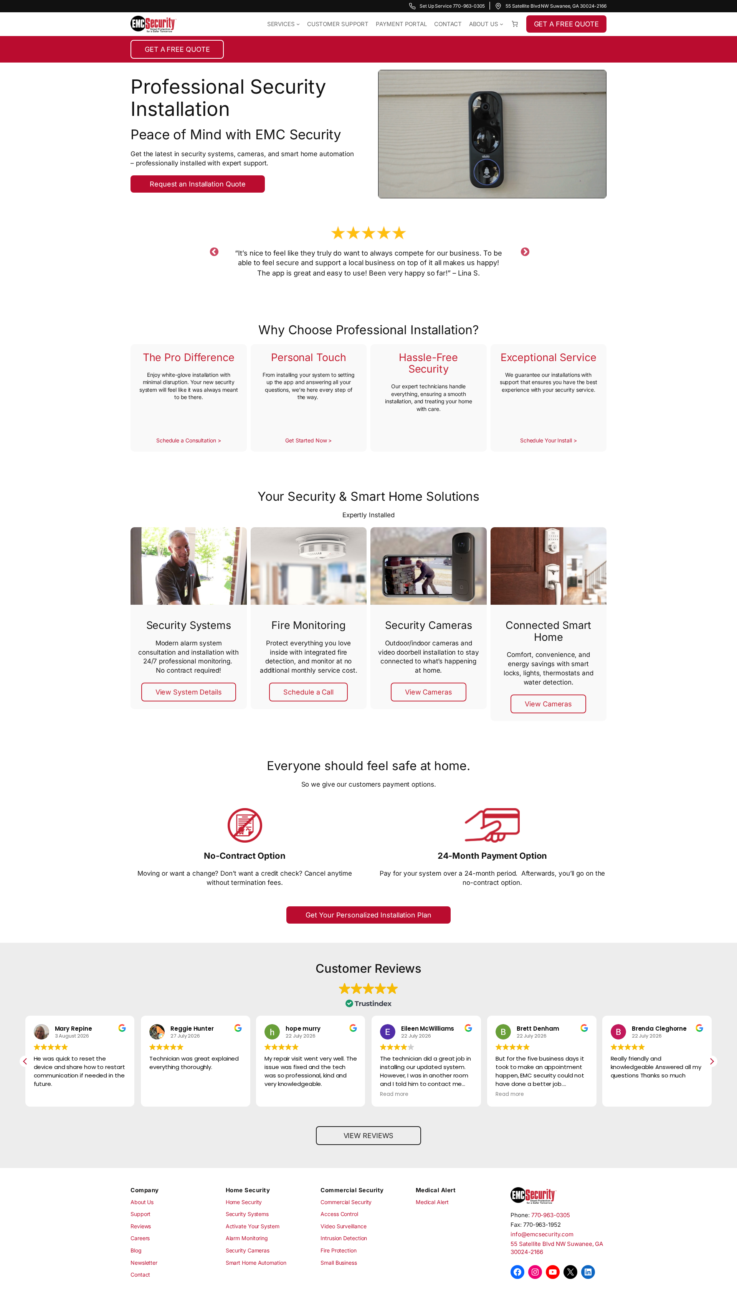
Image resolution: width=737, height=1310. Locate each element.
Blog (136, 1250)
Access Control (339, 1214)
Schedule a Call (308, 692)
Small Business (339, 1262)
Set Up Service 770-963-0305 (452, 6)
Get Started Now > (308, 440)
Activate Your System (252, 1226)
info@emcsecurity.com (542, 1234)
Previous (213, 251)
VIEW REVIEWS (369, 1136)
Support (140, 1214)
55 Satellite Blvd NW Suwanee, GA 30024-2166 (556, 6)
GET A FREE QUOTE (566, 24)
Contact (140, 1274)
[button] (711, 1061)
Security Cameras (247, 1250)
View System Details (188, 692)
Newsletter (144, 1262)
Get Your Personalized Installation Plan (368, 915)
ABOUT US (483, 24)
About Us (142, 1202)
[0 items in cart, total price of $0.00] (514, 23)
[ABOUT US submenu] (501, 24)
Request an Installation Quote (198, 184)
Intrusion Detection (344, 1238)
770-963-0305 (550, 1215)
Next (524, 251)
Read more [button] (394, 1094)
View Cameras (428, 692)
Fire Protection (339, 1250)
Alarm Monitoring (247, 1238)
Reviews (141, 1226)
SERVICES (281, 24)
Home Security (244, 1202)
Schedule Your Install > (548, 440)
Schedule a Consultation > (188, 440)
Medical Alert (432, 1202)
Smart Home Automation (256, 1262)
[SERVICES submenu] (298, 24)
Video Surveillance (343, 1226)
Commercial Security (346, 1202)
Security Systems (247, 1214)
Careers (140, 1238)
